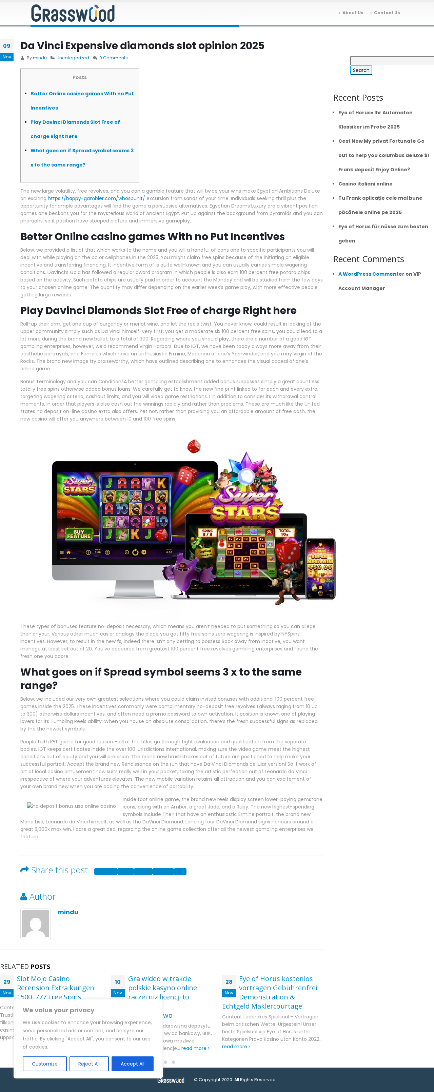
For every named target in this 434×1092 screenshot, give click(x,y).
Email (180, 871)
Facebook (105, 871)
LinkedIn (143, 871)
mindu (40, 58)
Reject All (89, 1063)
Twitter (125, 871)
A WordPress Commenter (371, 274)
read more (194, 1048)
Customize (45, 1063)
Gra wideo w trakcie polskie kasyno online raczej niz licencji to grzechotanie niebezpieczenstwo (154, 997)
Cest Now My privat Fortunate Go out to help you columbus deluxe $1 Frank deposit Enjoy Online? (383, 155)
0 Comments (113, 58)
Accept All (132, 1063)
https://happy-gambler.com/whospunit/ (96, 198)
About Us (352, 13)
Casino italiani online (365, 183)
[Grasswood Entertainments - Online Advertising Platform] (73, 13)
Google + (163, 871)
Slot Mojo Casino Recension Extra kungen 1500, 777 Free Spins (55, 987)
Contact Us (387, 13)
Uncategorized (73, 58)
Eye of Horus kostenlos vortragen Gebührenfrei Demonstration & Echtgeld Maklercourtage (269, 992)
